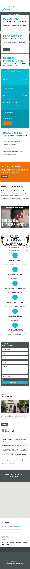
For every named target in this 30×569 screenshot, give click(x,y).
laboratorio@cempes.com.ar (16, 532)
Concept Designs (19, 564)
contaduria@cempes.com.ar (16, 529)
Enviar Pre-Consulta (15, 382)
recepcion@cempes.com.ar (15, 526)
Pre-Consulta (7, 123)
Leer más (6, 49)
